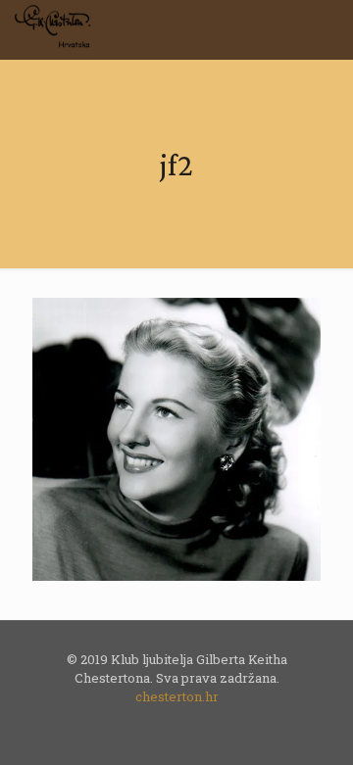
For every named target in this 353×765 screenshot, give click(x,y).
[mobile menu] (326, 29)
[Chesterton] (55, 29)
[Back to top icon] (312, 724)
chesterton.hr (177, 696)
